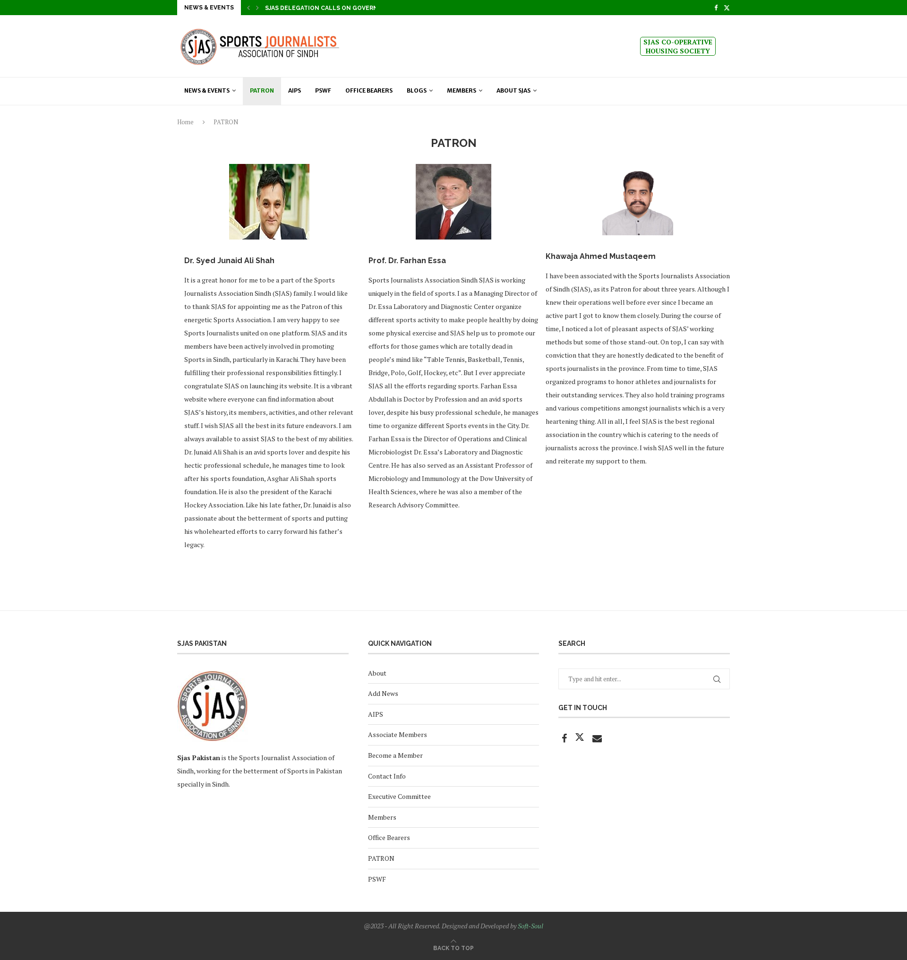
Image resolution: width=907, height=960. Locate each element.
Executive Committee (399, 796)
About (377, 673)
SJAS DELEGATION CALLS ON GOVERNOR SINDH (336, 8)
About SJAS (513, 90)
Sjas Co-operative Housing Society (677, 46)
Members (461, 90)
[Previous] (248, 7)
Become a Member (395, 755)
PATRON (381, 858)
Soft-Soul (530, 925)
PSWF (323, 90)
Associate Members (397, 734)
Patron (262, 90)
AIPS (294, 90)
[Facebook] (716, 7)
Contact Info (387, 775)
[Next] (257, 7)
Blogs (417, 90)
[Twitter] (727, 7)
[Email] (597, 739)
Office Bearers (369, 90)
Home (185, 122)
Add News (383, 693)
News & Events (207, 90)
